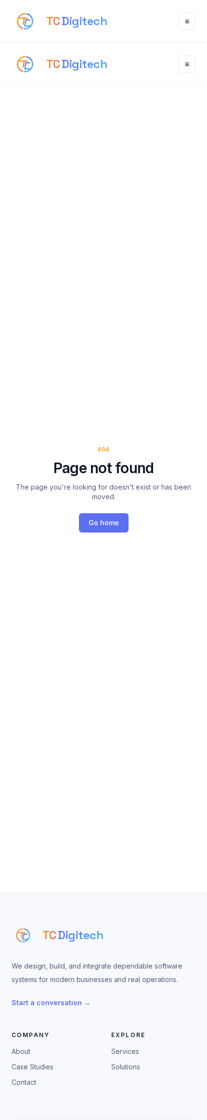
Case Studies (32, 1067)
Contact (24, 1082)
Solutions (125, 1067)
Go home (104, 523)
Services (125, 1051)
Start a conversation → (51, 1002)
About (21, 1051)
